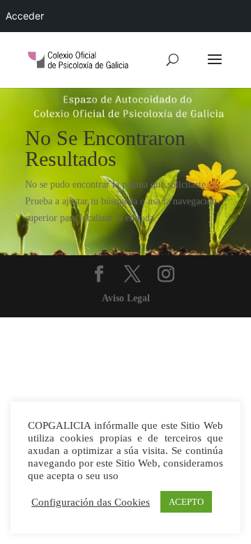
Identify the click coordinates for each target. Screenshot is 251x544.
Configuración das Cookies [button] (90, 502)
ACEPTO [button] (186, 502)
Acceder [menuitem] (25, 16)
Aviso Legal (126, 298)
